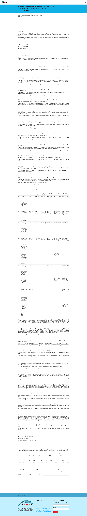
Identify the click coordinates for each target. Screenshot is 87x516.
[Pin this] (26, 495)
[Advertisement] (56, 23)
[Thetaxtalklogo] (4, 2)
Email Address (55, 507)
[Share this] (20, 495)
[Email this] (19, 495)
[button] (61, 2)
